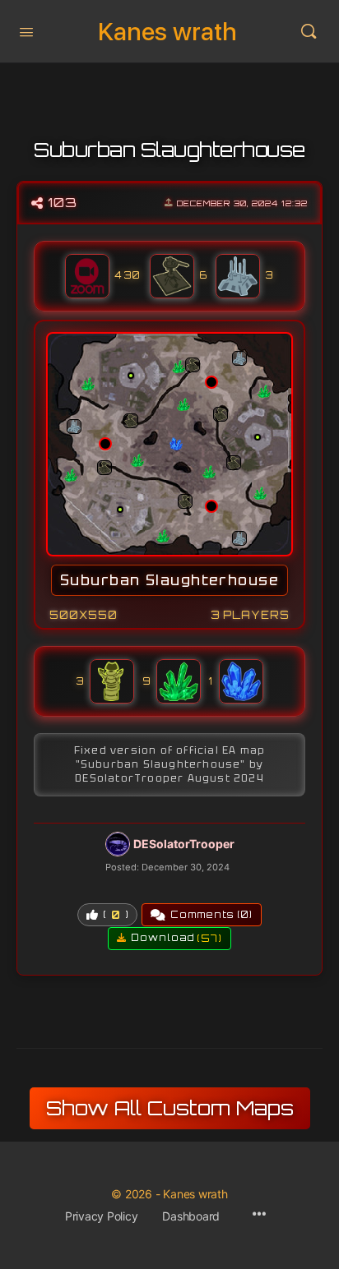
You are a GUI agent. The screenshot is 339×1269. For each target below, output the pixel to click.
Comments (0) (211, 915)
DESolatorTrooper (184, 844)
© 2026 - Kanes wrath (169, 1194)
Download (176, 938)
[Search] (308, 31)
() (115, 914)
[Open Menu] (26, 30)
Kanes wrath (167, 32)
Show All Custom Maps (170, 1108)
